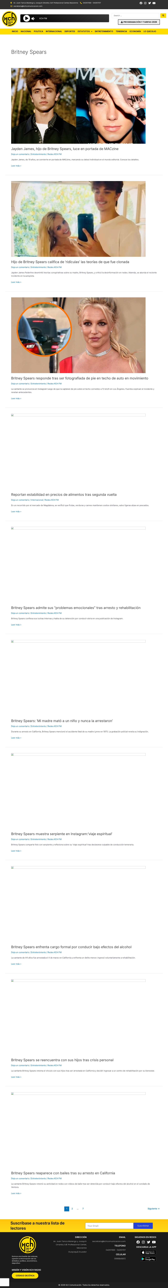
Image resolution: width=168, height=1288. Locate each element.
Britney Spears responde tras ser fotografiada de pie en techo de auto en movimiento (79, 378)
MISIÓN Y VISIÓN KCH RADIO (26, 1270)
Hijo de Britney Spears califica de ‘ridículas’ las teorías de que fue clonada (70, 262)
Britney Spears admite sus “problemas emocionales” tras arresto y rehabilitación (76, 608)
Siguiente (154, 1208)
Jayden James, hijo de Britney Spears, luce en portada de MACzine (65, 149)
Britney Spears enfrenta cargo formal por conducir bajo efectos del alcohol (71, 947)
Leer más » (16, 165)
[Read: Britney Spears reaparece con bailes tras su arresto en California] (78, 1130)
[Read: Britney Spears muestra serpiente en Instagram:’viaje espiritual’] (78, 790)
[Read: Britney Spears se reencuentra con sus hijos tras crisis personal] (78, 1017)
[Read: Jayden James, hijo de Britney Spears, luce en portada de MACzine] (78, 105)
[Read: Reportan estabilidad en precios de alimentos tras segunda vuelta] (78, 451)
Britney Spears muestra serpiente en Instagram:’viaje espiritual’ (61, 834)
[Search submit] (163, 15)
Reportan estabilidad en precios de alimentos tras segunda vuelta (64, 494)
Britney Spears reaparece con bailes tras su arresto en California (63, 1173)
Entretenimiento (38, 154)
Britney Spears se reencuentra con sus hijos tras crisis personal (62, 1060)
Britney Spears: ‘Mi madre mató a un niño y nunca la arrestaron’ (62, 721)
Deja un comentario (20, 154)
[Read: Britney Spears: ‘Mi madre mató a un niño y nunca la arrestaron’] (78, 677)
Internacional (37, 500)
